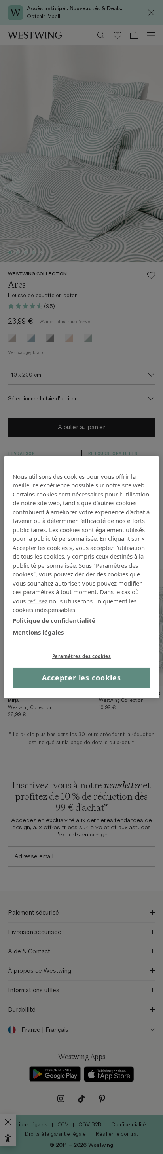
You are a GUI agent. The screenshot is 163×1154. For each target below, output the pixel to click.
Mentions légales (38, 632)
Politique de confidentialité (54, 620)
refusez (37, 600)
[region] (81, 577)
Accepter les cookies (81, 677)
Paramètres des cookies (81, 656)
